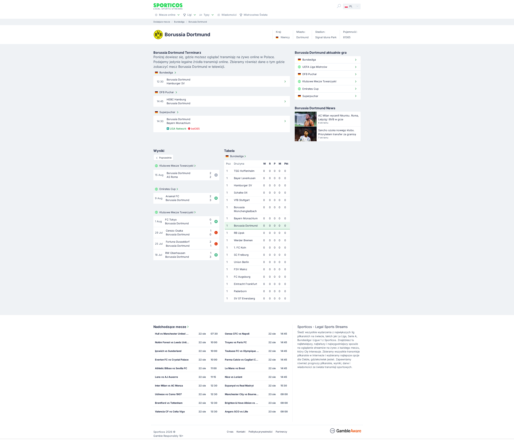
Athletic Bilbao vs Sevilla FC (171, 368)
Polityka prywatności (260, 431)
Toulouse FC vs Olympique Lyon (243, 350)
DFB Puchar (166, 92)
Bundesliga (166, 72)
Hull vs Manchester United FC (172, 333)
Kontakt (241, 431)
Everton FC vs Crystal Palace (172, 359)
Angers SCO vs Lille (236, 411)
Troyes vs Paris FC (236, 342)
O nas (230, 431)
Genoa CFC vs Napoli (237, 333)
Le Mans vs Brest (235, 368)
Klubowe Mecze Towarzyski (176, 165)
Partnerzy (281, 431)
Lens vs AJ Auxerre (166, 376)
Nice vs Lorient (233, 376)
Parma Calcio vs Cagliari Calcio (243, 359)
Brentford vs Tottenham (169, 402)
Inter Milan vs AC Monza (169, 385)
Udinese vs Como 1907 (168, 394)
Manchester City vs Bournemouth (243, 394)
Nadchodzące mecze (169, 327)
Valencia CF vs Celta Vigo (170, 411)
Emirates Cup (167, 189)
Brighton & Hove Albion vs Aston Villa (243, 402)
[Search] (339, 6)
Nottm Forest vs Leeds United (172, 342)
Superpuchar (167, 112)
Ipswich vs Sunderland (168, 350)
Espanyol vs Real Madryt (239, 385)
